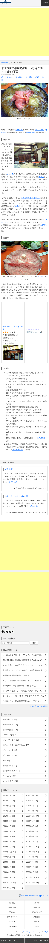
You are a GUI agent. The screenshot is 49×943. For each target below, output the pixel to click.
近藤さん (19, 130)
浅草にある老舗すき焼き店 (16, 496)
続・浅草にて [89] (10, 719)
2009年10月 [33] (32, 821)
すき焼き (19, 77)
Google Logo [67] (9, 735)
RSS (37, 926)
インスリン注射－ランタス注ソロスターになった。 (23, 691)
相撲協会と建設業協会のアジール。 (17, 675)
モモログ (4, 3)
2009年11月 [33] (9, 821)
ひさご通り (28, 77)
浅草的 (41, 177)
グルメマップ (37, 912)
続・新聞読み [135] (10, 730)
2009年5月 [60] (9, 836)
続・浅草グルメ (7, 77)
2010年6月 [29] (32, 801)
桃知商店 (5, 62)
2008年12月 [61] (32, 847)
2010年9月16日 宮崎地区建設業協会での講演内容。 (23, 660)
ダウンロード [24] (10, 755)
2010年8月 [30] (32, 795)
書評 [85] (6, 760)
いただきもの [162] (10, 781)
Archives (12, 926)
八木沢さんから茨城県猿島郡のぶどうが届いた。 (22, 701)
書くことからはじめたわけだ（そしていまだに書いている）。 (25, 681)
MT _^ (46, 932)
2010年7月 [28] (9, 801)
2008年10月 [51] (32, 852)
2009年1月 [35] (9, 847)
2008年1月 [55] (9, 877)
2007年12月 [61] (32, 877)
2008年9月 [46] (9, 857)
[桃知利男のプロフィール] (7, 631)
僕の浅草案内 (17, 450)
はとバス (10, 174)
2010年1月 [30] (9, 816)
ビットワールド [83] (11, 740)
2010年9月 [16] (9, 795)
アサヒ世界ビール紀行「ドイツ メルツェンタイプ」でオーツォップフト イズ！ (25, 665)
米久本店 (9, 469)
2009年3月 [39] (9, 841)
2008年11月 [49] (9, 852)
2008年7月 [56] (9, 862)
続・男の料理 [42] (10, 766)
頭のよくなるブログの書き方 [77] (16, 745)
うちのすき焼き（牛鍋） (30, 198)
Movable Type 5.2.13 (29, 932)
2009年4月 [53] (32, 836)
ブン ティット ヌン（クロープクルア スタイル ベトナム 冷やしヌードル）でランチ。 (25, 696)
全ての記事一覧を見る (39, 706)
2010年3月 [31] (9, 811)
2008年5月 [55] (9, 867)
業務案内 (36, 917)
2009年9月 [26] (9, 826)
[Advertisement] (24, 32)
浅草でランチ (12, 917)
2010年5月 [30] (9, 806)
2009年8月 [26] (32, 826)
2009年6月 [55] (32, 831)
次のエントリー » (41, 940)
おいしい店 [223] (9, 776)
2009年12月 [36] (32, 816)
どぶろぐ (12, 912)
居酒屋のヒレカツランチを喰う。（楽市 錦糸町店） (23, 670)
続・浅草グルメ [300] (11, 771)
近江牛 (40, 276)
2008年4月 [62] (32, 867)
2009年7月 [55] (9, 831)
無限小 (17, 206)
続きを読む (13, 482)
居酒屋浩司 (30, 132)
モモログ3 (12, 907)
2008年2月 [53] (32, 872)
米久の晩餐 (41, 438)
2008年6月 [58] (32, 862)
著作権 (36, 921)
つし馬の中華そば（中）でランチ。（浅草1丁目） (23, 655)
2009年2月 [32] (32, 841)
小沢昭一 (37, 77)
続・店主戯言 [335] (10, 725)
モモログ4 (37, 903)
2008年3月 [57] (9, 872)
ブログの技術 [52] (10, 750)
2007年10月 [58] (32, 882)
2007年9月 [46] (9, 888)
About (12, 921)
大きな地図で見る (32, 329)
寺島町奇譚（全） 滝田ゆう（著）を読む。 (20, 686)
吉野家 (43, 225)
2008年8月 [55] (32, 857)
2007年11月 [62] (9, 882)
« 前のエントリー (8, 940)
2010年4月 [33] (32, 806)
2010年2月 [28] (32, 811)
